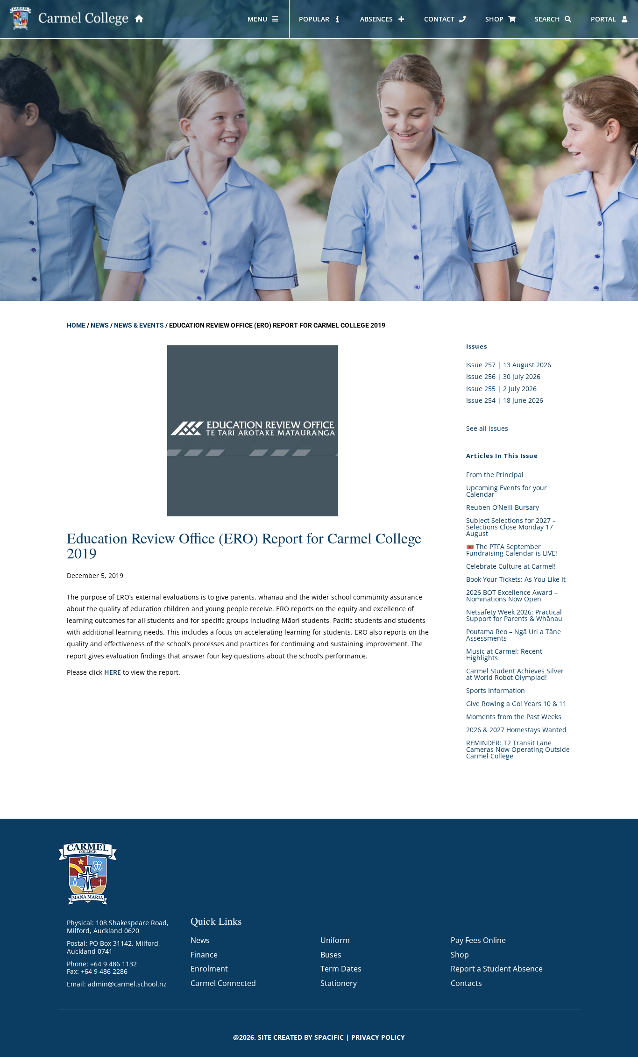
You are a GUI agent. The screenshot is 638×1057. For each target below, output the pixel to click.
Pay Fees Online (478, 940)
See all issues (487, 428)
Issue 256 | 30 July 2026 (503, 376)
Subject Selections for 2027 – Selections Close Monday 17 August (511, 527)
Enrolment (209, 969)
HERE (112, 672)
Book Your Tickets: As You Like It (516, 579)
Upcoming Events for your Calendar (506, 491)
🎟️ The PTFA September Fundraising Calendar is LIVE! (511, 549)
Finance (204, 955)
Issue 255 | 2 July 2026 (501, 388)
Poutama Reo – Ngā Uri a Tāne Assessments (513, 635)
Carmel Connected (223, 983)
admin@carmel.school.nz (127, 983)
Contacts (466, 983)
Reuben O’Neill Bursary (502, 507)
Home (76, 325)
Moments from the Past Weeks (513, 716)
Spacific (329, 1037)
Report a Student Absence (497, 969)
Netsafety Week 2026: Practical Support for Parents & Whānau (514, 615)
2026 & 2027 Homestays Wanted (516, 729)
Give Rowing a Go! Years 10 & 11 (516, 703)
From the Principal (495, 474)
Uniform (335, 940)
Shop (460, 955)
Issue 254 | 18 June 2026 (504, 400)
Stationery (338, 983)
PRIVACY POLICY (378, 1037)
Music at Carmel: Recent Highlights (504, 654)
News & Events (139, 325)
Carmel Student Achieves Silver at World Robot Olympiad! (515, 674)
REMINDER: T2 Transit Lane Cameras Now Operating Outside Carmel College (518, 749)
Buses (330, 955)
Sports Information (495, 690)
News (100, 325)
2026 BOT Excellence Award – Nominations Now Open (512, 595)
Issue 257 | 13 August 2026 (508, 364)
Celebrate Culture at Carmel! (511, 566)
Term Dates (341, 969)
